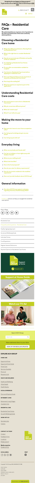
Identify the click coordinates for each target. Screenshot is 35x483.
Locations (3, 439)
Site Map (3, 475)
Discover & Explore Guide (8, 394)
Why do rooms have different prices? (14, 106)
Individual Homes (5, 237)
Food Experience (5, 241)
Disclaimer (3, 470)
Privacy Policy (4, 474)
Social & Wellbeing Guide (8, 414)
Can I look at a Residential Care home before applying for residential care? (17, 73)
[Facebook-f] (2, 455)
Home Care (4, 366)
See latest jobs (5, 421)
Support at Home (20, 1)
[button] (32, 9)
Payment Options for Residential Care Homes (13, 249)
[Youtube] (10, 455)
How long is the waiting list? (12, 81)
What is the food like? (10, 161)
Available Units (5, 404)
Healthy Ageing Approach (8, 229)
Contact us (5, 198)
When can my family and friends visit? (14, 150)
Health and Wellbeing (7, 381)
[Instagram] (8, 455)
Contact (3, 434)
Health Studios (5, 387)
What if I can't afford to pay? (12, 113)
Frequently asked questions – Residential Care (13, 224)
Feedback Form (5, 436)
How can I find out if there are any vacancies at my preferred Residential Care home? (17, 77)
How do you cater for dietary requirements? (16, 168)
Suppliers (3, 469)
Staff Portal (4, 467)
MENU (30, 14)
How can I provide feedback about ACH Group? (18, 176)
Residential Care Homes (7, 411)
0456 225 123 (5, 447)
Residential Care (5, 220)
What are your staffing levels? (12, 158)
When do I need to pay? (11, 109)
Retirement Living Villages (8, 401)
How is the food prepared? (12, 165)
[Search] (28, 337)
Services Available (6, 369)
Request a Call (5, 374)
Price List (3, 372)
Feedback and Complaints (7, 472)
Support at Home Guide (7, 364)
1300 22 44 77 (5, 442)
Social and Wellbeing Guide (8, 233)
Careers (3, 424)
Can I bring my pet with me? (12, 137)
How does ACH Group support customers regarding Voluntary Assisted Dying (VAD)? (16, 190)
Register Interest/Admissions (9, 245)
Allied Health (4, 384)
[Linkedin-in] (5, 455)
